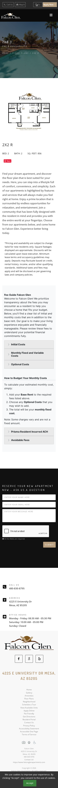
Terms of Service (29, 734)
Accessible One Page (29, 731)
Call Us (9, 4)
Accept (29, 783)
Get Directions (29, 716)
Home (5, 53)
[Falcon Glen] (29, 642)
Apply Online (29, 710)
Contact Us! (29, 759)
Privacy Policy (29, 725)
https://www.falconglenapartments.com (29, 762)
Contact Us (29, 722)
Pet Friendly (29, 713)
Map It (22, 4)
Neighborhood (29, 701)
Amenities (29, 695)
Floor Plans (29, 698)
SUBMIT (49, 544)
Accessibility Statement (29, 728)
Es (39, 4)
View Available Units (29, 707)
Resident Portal (29, 719)
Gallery (29, 692)
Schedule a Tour (29, 704)
